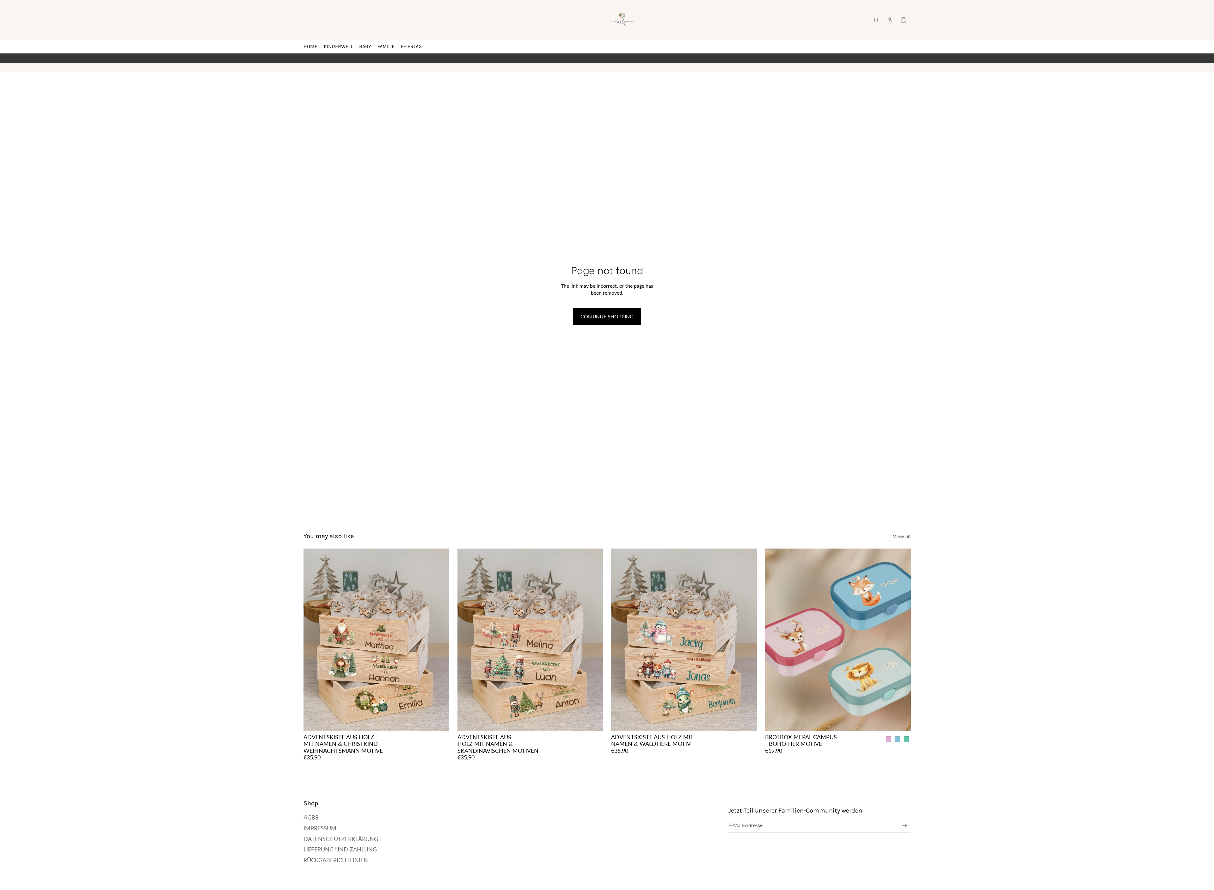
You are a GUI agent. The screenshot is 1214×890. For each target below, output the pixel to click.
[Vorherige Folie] (313, 640)
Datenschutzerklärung (341, 838)
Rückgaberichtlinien (336, 859)
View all (901, 536)
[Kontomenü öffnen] (890, 20)
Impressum (320, 828)
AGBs (311, 817)
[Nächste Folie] (439, 640)
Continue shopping (607, 316)
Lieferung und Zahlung (340, 849)
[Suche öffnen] (876, 20)
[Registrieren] (904, 825)
